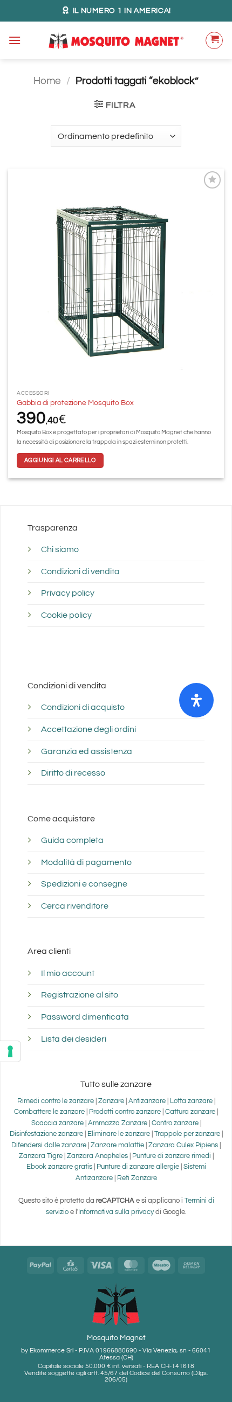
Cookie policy (66, 615)
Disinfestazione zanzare (46, 1134)
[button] (14, 40)
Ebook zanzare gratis (59, 1166)
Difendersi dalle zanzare (48, 1145)
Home (47, 80)
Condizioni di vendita (80, 571)
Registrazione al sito (79, 995)
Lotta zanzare (191, 1101)
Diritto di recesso (73, 773)
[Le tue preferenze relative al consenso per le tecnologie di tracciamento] (10, 1051)
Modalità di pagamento (86, 862)
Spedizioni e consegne (84, 884)
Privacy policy (67, 593)
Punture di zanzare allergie (138, 1166)
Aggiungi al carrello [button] (60, 460)
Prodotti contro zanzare (125, 1111)
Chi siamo (60, 549)
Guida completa (72, 840)
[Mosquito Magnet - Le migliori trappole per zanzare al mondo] (116, 40)
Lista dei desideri (73, 1039)
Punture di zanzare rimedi (171, 1156)
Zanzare (111, 1101)
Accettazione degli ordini (88, 729)
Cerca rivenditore (74, 906)
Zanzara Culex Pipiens (183, 1145)
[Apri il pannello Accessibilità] (196, 700)
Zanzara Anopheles (97, 1156)
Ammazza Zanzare (118, 1123)
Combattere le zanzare (49, 1111)
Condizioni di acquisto (83, 707)
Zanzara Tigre (41, 1156)
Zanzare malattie (117, 1145)
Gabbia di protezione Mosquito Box (75, 403)
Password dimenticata (85, 1017)
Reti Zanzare (137, 1178)
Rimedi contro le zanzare (55, 1101)
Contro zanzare (175, 1123)
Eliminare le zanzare (118, 1134)
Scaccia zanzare (57, 1123)
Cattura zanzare (190, 1111)
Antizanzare (147, 1101)
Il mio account (67, 973)
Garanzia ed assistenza (86, 751)
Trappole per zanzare (187, 1134)
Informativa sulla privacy (116, 1212)
